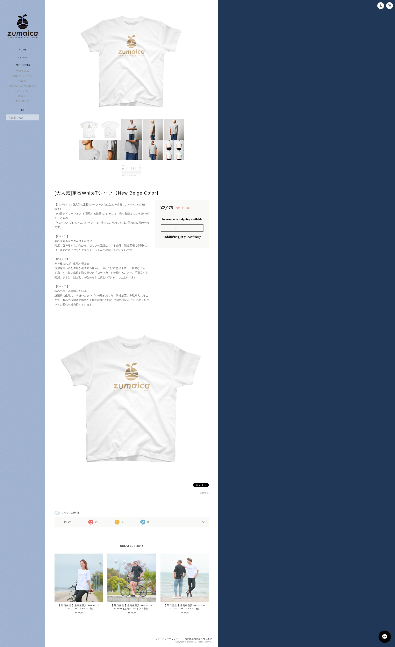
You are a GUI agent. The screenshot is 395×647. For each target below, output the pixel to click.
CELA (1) (22, 90)
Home (23, 49)
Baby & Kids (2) (23, 76)
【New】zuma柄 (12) (23, 85)
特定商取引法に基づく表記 (198, 639)
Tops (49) (22, 71)
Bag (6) (23, 81)
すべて (67, 522)
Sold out (182, 228)
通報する (204, 493)
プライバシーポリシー (166, 639)
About (23, 57)
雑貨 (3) (23, 95)
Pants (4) (22, 100)
